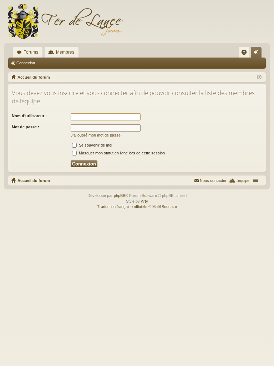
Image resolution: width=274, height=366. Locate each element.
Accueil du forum (33, 180)
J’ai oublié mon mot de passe (96, 135)
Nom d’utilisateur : (29, 116)
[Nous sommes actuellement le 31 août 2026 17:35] (259, 77)
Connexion (25, 63)
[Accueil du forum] (65, 21)
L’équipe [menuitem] (242, 180)
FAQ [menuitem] (246, 54)
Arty (144, 201)
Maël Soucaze (164, 206)
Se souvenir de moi (95, 145)
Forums (31, 52)
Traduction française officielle (122, 206)
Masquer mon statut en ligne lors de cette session (121, 153)
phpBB (119, 195)
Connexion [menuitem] (258, 54)
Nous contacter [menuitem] (213, 180)
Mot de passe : (25, 127)
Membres (65, 52)
